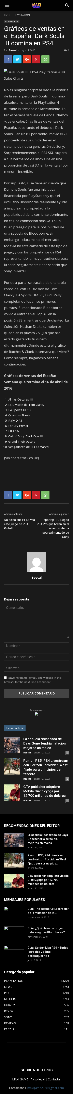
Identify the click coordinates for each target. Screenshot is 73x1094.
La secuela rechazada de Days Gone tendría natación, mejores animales (45, 743)
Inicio (7, 15)
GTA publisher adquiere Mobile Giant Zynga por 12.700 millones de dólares (44, 791)
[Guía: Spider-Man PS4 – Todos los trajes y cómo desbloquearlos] (14, 951)
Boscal (13, 50)
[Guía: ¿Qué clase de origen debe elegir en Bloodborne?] (14, 932)
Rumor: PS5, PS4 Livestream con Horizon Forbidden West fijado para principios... (47, 859)
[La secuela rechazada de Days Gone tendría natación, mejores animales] (12, 745)
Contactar (54, 1079)
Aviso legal (38, 1079)
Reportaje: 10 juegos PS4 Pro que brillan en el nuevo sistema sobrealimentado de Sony (53, 528)
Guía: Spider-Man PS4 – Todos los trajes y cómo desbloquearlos (48, 951)
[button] (67, 5)
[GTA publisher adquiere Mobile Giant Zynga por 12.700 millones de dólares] (12, 792)
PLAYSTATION (22, 15)
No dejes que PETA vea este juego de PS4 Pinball (19, 524)
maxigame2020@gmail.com (45, 1088)
